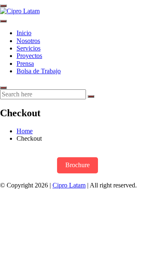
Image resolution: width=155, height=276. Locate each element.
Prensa (25, 63)
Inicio (24, 32)
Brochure (77, 164)
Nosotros (28, 40)
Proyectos (29, 55)
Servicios (29, 48)
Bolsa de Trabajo (39, 70)
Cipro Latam (69, 185)
